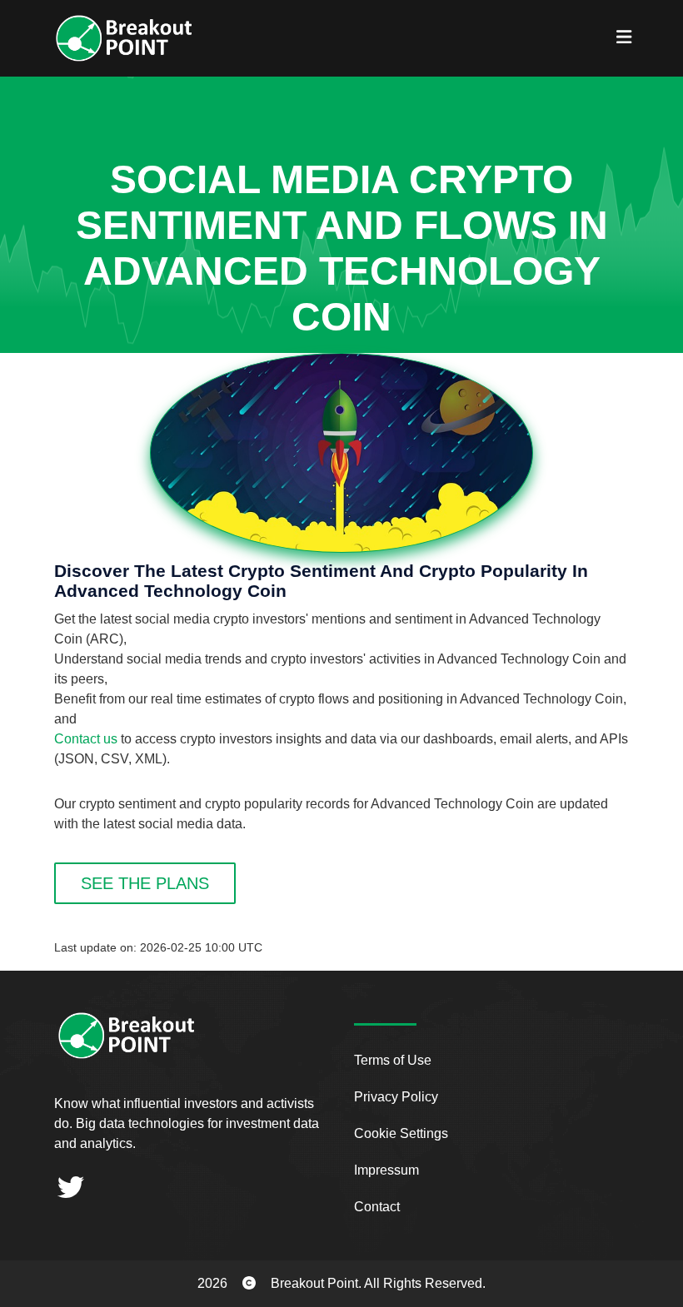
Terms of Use (392, 1060)
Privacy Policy (396, 1097)
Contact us (85, 739)
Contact (377, 1207)
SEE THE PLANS (145, 883)
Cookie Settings (401, 1133)
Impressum (386, 1170)
